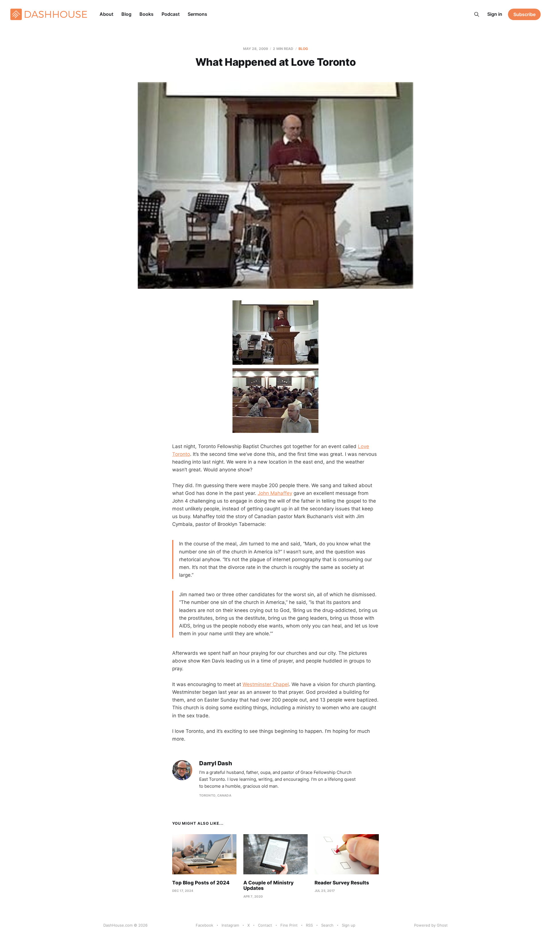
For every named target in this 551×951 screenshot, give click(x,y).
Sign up (348, 925)
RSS (309, 925)
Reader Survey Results (342, 883)
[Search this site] (476, 14)
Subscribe (524, 14)
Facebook (204, 925)
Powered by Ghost (431, 925)
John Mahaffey (275, 493)
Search (327, 925)
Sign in (494, 14)
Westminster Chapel (265, 684)
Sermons (197, 14)
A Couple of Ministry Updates (268, 885)
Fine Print (289, 925)
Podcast (171, 14)
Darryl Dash (215, 763)
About (106, 14)
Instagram (230, 925)
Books (146, 14)
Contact (265, 925)
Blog (126, 14)
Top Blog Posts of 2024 (201, 883)
